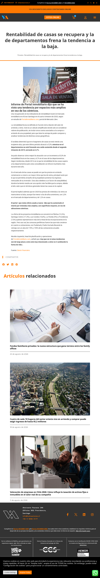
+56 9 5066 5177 (30, 519)
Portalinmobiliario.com (30, 119)
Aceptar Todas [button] (25, 572)
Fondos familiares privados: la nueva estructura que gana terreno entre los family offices (50, 347)
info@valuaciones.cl (31, 516)
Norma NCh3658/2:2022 (39, 529)
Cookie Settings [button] (10, 572)
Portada (20, 55)
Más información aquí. (83, 531)
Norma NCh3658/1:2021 (54, 3)
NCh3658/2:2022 (70, 3)
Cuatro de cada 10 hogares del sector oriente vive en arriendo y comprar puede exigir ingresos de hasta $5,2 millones (48, 420)
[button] (95, 17)
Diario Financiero (23, 250)
